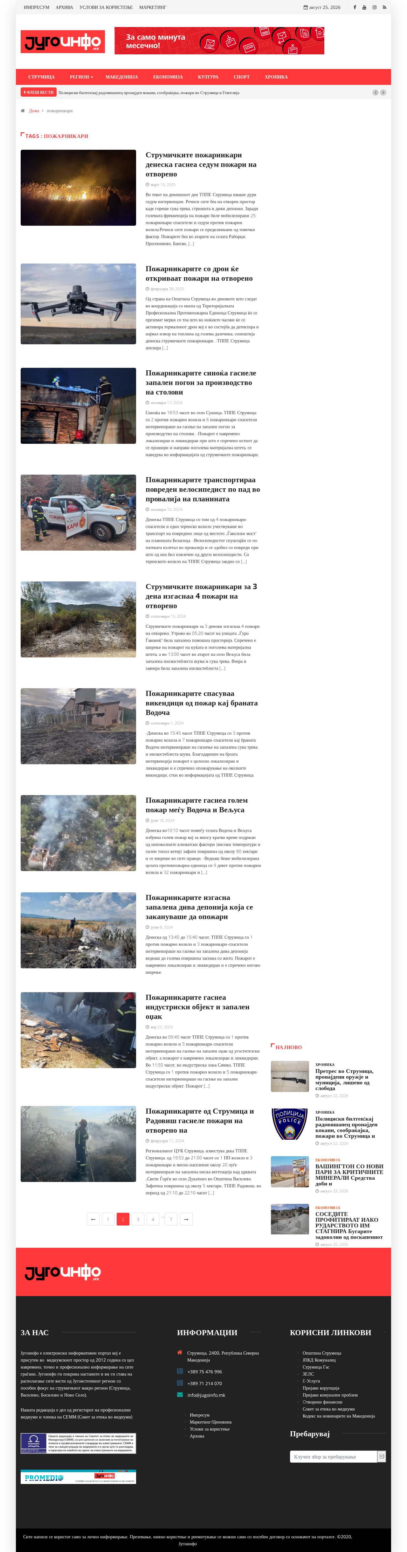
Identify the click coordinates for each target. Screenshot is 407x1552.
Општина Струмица (322, 1353)
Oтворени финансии (322, 1402)
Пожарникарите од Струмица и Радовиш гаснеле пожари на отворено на (200, 1120)
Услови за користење (210, 1429)
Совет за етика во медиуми (329, 1409)
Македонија (122, 77)
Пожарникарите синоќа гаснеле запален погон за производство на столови (201, 382)
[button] (375, 92)
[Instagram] (374, 7)
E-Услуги (311, 1381)
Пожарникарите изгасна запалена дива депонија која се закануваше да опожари (199, 906)
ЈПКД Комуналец (319, 1360)
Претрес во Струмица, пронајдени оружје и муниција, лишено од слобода (344, 1079)
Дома (34, 110)
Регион (79, 77)
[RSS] (384, 7)
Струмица (41, 77)
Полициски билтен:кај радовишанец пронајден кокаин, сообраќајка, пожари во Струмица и (346, 1127)
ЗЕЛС (308, 1374)
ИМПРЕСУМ (36, 7)
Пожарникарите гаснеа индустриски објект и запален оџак (198, 1006)
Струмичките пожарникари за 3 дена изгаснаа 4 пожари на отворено (201, 595)
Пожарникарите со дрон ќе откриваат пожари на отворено (199, 273)
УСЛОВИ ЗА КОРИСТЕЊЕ (106, 7)
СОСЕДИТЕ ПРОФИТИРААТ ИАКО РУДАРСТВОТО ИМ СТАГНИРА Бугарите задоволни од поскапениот (349, 1225)
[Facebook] (355, 7)
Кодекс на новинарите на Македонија (339, 1416)
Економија (168, 77)
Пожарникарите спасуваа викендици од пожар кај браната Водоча (202, 702)
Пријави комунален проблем (330, 1395)
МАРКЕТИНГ (152, 7)
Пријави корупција (321, 1388)
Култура (208, 77)
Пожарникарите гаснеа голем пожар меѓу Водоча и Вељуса (197, 804)
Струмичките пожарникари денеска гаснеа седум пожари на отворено (201, 164)
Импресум (200, 1415)
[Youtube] (364, 7)
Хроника (276, 77)
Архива (197, 1436)
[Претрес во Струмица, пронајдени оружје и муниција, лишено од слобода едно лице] (290, 1076)
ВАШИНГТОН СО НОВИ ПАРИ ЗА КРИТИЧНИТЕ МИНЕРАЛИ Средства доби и (349, 1174)
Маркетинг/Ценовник (211, 1422)
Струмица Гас (316, 1367)
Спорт (242, 77)
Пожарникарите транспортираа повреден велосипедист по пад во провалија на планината (203, 489)
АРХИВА (64, 7)
